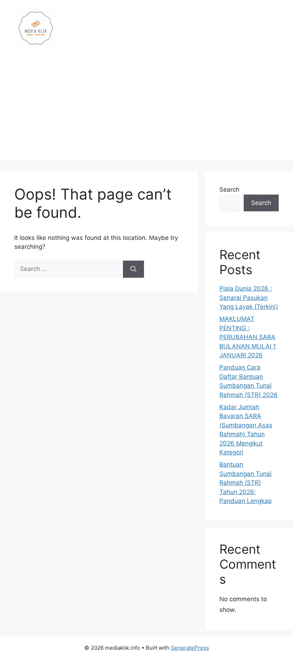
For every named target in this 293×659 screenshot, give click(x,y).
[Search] (133, 269)
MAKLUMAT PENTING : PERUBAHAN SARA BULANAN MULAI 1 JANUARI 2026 (247, 337)
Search (229, 189)
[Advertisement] (146, 110)
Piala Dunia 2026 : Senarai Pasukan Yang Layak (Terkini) (248, 297)
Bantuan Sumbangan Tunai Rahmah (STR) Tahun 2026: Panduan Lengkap (245, 482)
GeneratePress (190, 647)
